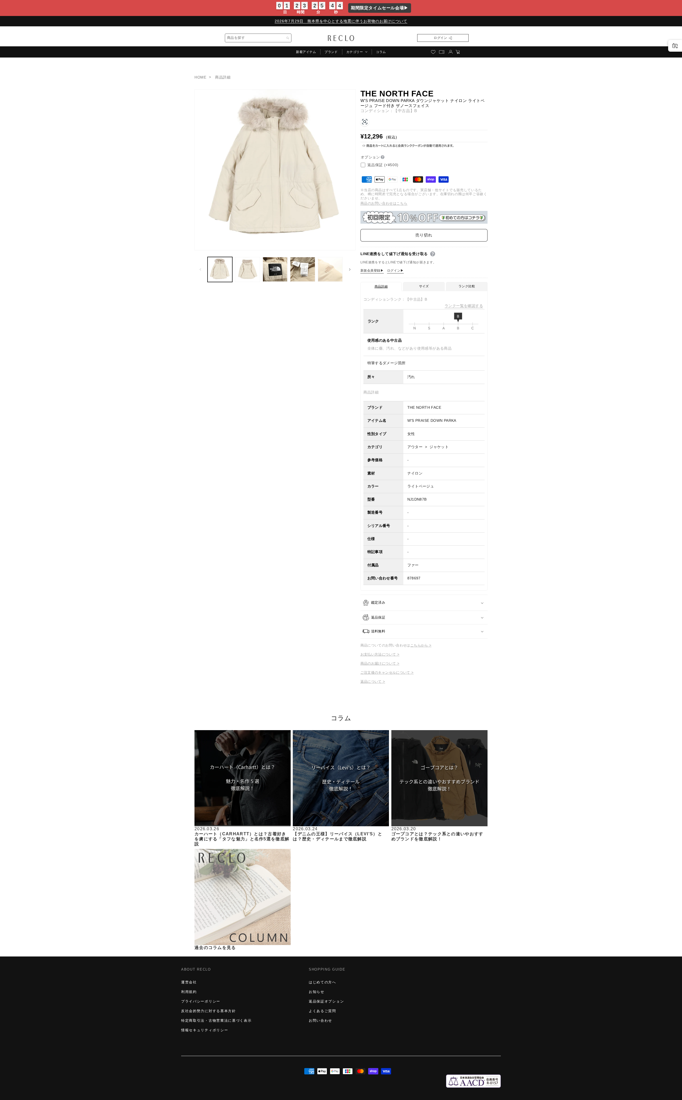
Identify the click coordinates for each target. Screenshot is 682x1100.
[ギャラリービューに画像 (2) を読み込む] (247, 269)
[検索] (287, 38)
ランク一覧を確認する (464, 306)
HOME (200, 77)
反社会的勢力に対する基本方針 (208, 1011)
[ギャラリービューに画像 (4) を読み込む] (302, 269)
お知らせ (316, 992)
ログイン (440, 38)
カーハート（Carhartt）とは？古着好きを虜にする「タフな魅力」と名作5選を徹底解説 (241, 839)
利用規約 (189, 992)
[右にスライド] (350, 269)
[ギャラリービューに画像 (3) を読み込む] (275, 269)
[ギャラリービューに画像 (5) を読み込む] (330, 269)
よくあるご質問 (322, 1011)
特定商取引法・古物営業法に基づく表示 (216, 1021)
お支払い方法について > (380, 654)
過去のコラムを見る (215, 947)
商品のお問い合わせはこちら (384, 203)
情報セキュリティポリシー (204, 1030)
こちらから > (421, 645)
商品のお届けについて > (380, 663)
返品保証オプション (326, 1001)
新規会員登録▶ (372, 270)
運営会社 (189, 982)
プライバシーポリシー (200, 1001)
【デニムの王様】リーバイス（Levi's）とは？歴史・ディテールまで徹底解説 (337, 836)
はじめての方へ (322, 982)
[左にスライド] (200, 269)
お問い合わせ (320, 1021)
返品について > (372, 682)
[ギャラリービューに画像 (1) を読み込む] (220, 269)
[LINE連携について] (432, 254)
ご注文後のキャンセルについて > (387, 672)
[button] (357, 52)
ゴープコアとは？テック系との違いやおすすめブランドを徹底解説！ (437, 836)
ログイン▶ (395, 270)
